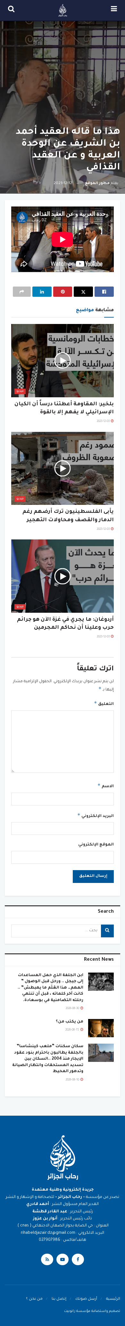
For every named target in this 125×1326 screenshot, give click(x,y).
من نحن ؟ (34, 1299)
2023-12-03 (103, 421)
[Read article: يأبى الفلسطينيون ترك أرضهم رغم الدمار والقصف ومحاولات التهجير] (62, 468)
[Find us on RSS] (47, 1259)
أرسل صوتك (86, 1299)
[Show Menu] (114, 10)
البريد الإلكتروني (95, 815)
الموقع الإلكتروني (96, 845)
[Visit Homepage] (62, 10)
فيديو (20, 391)
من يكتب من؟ (69, 1022)
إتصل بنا (59, 1299)
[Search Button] (11, 10)
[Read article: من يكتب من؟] (101, 1028)
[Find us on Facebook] (78, 1259)
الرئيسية (113, 1299)
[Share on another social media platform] (22, 292)
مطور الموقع (97, 184)
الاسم (105, 785)
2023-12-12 (63, 184)
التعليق (104, 703)
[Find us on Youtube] (62, 1259)
